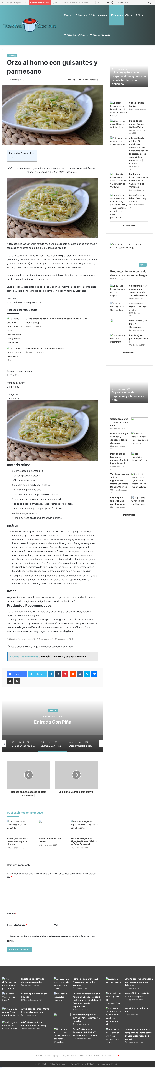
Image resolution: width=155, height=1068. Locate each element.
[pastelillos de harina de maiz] (114, 1016)
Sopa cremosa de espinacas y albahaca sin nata (128, 396)
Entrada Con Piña (52, 722)
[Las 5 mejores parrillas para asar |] (118, 338)
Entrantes (118, 15)
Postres (84, 35)
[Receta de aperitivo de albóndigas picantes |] (10, 983)
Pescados (71, 35)
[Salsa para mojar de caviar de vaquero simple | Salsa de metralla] (118, 290)
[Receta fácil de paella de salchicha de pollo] (114, 998)
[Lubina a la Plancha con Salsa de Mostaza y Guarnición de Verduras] (118, 181)
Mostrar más (129, 225)
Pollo (92, 15)
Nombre (11, 913)
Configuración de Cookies (82, 1064)
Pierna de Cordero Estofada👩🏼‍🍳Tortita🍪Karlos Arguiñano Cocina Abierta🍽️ (88, 2)
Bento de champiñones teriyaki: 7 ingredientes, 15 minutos (86, 1017)
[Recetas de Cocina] (29, 25)
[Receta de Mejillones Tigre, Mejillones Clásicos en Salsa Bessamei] (84, 827)
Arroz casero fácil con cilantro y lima (45, 348)
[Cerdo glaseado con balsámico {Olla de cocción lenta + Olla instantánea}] (15, 330)
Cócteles (82, 15)
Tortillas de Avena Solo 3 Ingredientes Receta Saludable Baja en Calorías (119, 480)
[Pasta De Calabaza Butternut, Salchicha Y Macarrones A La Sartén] (62, 1036)
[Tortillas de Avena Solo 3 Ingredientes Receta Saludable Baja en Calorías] (139, 481)
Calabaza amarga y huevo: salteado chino (119, 422)
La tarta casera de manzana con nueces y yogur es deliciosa (139, 981)
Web (56, 925)
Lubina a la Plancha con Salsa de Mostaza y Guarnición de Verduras (138, 180)
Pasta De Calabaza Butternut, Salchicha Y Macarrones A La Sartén (85, 1032)
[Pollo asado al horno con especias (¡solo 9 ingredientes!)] (139, 458)
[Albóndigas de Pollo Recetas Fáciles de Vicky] (10, 1026)
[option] (52, 721)
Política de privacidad (107, 1064)
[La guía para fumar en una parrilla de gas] (139, 501)
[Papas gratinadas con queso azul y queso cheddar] (20, 827)
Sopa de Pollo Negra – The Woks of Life (138, 306)
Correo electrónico (17, 925)
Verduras (103, 15)
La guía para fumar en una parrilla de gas (117, 500)
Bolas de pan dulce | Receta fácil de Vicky (136, 123)
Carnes (69, 15)
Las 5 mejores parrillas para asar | (138, 338)
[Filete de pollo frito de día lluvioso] (10, 998)
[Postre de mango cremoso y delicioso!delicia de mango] (139, 438)
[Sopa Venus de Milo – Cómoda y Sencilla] (118, 206)
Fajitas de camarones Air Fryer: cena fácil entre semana (85, 981)
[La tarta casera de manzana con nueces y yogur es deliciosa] (114, 983)
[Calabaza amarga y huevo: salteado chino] (139, 423)
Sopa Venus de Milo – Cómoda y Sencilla (137, 198)
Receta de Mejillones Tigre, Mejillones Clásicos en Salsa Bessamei (84, 841)
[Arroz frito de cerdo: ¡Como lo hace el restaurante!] (10, 1013)
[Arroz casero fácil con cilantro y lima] (15, 354)
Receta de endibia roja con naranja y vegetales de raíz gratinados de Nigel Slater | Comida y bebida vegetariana (87, 1000)
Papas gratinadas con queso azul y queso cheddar (18, 841)
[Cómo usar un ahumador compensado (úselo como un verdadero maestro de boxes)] (114, 1036)
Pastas (130, 15)
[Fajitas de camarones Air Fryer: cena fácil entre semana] (62, 983)
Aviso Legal (40, 1064)
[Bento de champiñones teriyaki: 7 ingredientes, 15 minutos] (62, 1018)
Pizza (140, 15)
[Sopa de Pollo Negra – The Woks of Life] (118, 307)
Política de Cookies (58, 1064)
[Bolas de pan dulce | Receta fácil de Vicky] (118, 125)
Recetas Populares (101, 35)
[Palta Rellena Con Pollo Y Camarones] (118, 325)
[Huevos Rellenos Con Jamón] (52, 827)
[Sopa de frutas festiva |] (118, 109)
